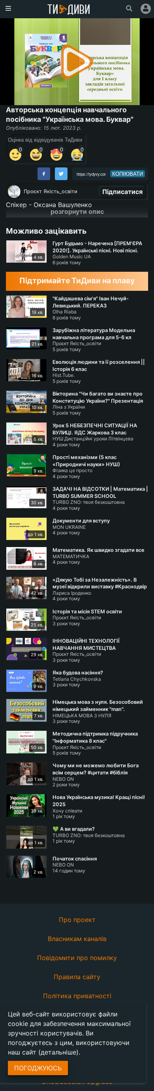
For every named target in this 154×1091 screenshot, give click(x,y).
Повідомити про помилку (77, 958)
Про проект (77, 920)
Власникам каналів (77, 939)
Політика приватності (77, 996)
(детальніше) (58, 1052)
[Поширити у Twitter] (61, 173)
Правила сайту (77, 977)
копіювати (127, 173)
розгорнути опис (77, 211)
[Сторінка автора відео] (14, 191)
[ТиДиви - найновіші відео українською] (68, 10)
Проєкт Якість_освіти (50, 191)
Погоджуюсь (38, 1068)
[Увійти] (146, 9)
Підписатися (122, 192)
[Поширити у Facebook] (44, 173)
